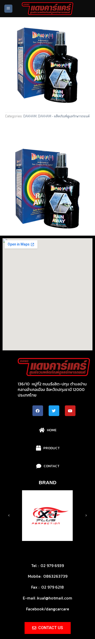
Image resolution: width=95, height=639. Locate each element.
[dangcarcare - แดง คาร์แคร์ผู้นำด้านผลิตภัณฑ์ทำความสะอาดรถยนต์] (47, 8)
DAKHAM (29, 116)
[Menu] (8, 9)
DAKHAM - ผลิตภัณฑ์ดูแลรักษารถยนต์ (64, 116)
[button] (31, 544)
